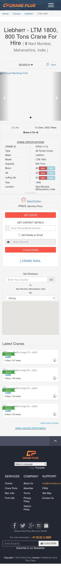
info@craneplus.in (51, 483)
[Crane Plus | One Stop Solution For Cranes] (19, 5)
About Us (28, 483)
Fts (51, 168)
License (35, 557)
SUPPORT (49, 476)
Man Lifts (9, 493)
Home (5, 13)
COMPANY (31, 476)
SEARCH (24, 65)
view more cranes (49, 423)
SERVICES (12, 476)
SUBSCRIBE (49, 543)
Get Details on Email (32, 235)
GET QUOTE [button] (30, 215)
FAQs (45, 488)
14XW (8, 357)
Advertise (28, 488)
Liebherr (29, 13)
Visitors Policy (27, 507)
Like (16, 127)
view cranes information (30, 428)
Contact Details (30, 249)
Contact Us (48, 498)
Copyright (8, 557)
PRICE (30, 206)
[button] (30, 201)
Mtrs (43, 168)
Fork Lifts (9, 498)
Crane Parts (11, 488)
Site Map (46, 493)
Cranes (16, 13)
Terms (27, 493)
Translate (40, 467)
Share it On (29, 132)
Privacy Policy (27, 499)
